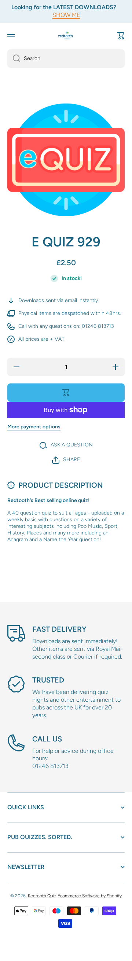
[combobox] (66, 58)
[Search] (13, 58)
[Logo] (66, 35)
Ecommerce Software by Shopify (90, 895)
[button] (121, 35)
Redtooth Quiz (42, 895)
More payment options (33, 427)
